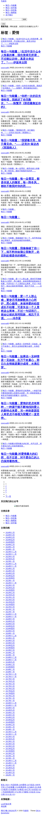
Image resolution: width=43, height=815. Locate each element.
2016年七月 (10, 715)
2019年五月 (10, 645)
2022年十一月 (11, 583)
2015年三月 (10, 753)
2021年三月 (10, 607)
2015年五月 (10, 749)
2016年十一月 (11, 705)
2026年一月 (10, 549)
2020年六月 (10, 624)
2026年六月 (10, 537)
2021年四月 (10, 605)
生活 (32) (35, 792)
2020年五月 (10, 626)
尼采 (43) (37, 790)
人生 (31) (11, 794)
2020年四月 (10, 629)
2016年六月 (10, 717)
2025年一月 (10, 561)
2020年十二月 (11, 614)
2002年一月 (10, 775)
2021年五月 (10, 602)
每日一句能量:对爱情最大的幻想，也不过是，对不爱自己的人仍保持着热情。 (20, 457)
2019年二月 (10, 653)
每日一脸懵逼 (11, 12)
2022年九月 (10, 588)
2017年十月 (10, 679)
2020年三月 (10, 631)
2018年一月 (10, 672)
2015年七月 (10, 744)
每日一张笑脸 (11, 10)
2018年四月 (10, 667)
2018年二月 (10, 669)
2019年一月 (10, 655)
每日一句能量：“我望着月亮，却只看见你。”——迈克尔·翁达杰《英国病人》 (21, 144)
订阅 (3, 24)
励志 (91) (34, 787)
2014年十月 (10, 765)
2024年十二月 (11, 564)
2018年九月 (10, 662)
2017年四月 (10, 693)
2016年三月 (10, 725)
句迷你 (3, 1)
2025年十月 (10, 557)
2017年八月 (10, 684)
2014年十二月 (11, 761)
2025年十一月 (11, 554)
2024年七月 (10, 571)
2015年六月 (10, 746)
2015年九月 (10, 739)
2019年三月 (10, 650)
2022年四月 (10, 590)
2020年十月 (10, 619)
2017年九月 (10, 681)
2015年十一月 (11, 734)
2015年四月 (10, 751)
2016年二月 (10, 727)
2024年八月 (10, 569)
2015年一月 (10, 758)
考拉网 (3, 806)
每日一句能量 (11, 5)
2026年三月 (10, 545)
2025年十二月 (11, 552)
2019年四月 (10, 648)
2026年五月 (10, 540)
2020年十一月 (11, 617)
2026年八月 (10, 533)
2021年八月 (10, 597)
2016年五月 (10, 720)
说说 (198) (35, 785)
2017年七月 (10, 686)
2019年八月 (10, 638)
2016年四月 (10, 722)
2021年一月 (10, 612)
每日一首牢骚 (11, 8)
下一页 (8, 496)
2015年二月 (10, 756)
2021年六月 (10, 600)
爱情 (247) (26, 785)
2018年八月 (10, 665)
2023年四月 (10, 578)
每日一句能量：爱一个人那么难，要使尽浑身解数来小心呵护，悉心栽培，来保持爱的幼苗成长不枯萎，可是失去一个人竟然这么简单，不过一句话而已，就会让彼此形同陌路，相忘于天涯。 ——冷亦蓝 (20, 307)
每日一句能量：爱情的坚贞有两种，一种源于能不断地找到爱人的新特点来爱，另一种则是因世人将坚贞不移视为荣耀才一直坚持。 (20, 410)
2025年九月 (10, 559)
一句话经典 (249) (15, 785)
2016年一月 (10, 729)
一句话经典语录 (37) (9, 792)
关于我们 (9, 15)
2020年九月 (10, 621)
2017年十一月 (11, 677)
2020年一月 (10, 633)
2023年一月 (10, 581)
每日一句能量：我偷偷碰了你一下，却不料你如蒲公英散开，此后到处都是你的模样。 (20, 252)
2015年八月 (10, 741)
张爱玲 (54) (15, 790)
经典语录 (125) (25, 787)
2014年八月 (10, 770)
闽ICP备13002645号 (9, 811)
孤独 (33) (27, 792)
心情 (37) (20, 792)
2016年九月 (10, 710)
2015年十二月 (11, 732)
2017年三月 (10, 696)
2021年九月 (10, 595)
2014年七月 (10, 773)
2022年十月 (10, 585)
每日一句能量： (10, 217)
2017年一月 (10, 701)
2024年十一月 (11, 566)
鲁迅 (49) (23, 790)
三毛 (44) (30, 790)
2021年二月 (10, 609)
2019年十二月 (11, 636)
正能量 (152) (14, 787)
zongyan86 (5, 68)
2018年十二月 (11, 657)
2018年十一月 (11, 660)
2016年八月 (10, 713)
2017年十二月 (11, 674)
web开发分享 (6, 804)
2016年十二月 (11, 703)
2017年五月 (10, 691)
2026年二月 (10, 547)
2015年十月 (10, 737)
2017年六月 (10, 689)
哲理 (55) (7, 790)
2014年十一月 (11, 763)
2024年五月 (10, 576)
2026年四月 (10, 542)
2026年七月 (10, 535)
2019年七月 (10, 641)
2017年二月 (10, 698)
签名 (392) (5, 785)
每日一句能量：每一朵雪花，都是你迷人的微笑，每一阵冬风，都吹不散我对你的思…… (20, 182)
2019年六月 (10, 643)
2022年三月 (10, 593)
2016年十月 (10, 708)
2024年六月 (10, 573)
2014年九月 (10, 768)
